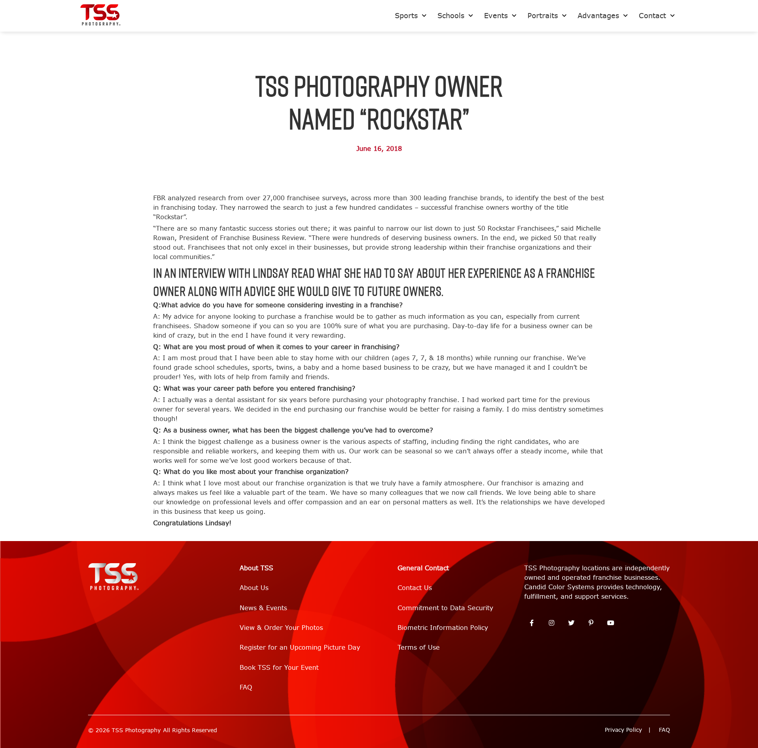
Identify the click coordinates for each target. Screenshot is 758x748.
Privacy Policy (623, 730)
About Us (254, 588)
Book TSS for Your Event (279, 667)
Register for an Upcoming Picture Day (300, 647)
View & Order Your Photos (281, 628)
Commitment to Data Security (445, 608)
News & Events (263, 608)
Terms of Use (419, 647)
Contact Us (415, 588)
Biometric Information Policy (443, 628)
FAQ (246, 687)
